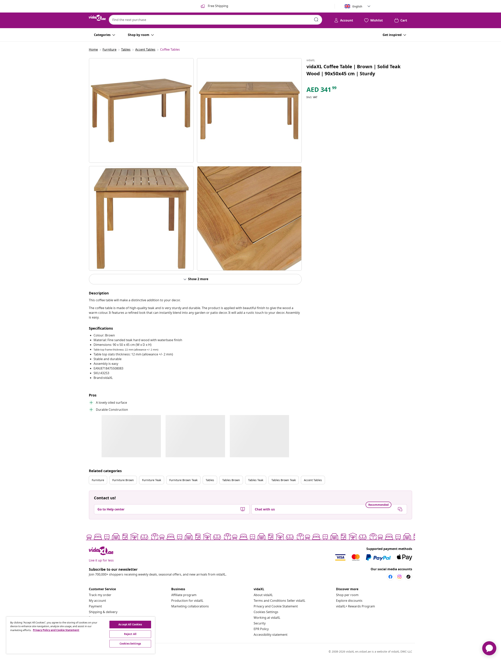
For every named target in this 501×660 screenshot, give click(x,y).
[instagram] (399, 577)
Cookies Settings (266, 612)
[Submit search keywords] (316, 19)
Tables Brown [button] (231, 480)
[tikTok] (408, 577)
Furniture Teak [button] (151, 480)
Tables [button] (210, 480)
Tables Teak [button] (255, 480)
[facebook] (390, 577)
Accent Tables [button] (313, 480)
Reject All (130, 634)
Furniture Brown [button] (123, 480)
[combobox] (215, 20)
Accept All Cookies (130, 624)
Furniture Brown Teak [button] (183, 480)
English (357, 6)
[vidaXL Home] (97, 18)
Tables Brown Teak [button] (283, 480)
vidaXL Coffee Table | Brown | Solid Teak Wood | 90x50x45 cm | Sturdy (353, 70)
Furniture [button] (98, 480)
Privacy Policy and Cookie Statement (56, 630)
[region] (80, 635)
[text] (321, 90)
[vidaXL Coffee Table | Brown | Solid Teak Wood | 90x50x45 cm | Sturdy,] (141, 110)
